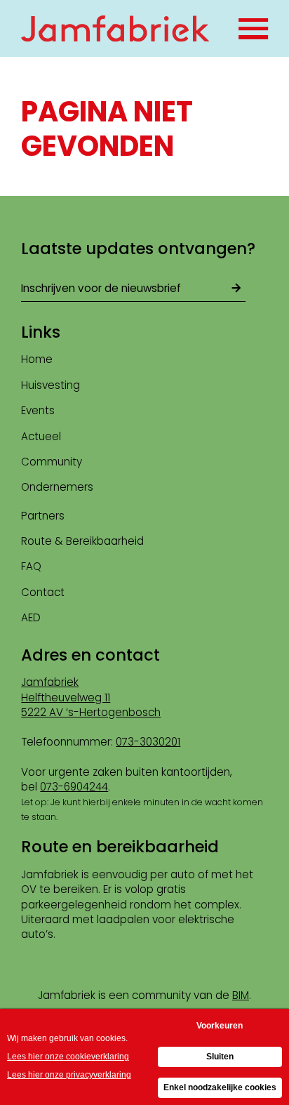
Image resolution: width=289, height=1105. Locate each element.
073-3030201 (148, 741)
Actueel (41, 436)
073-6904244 (74, 786)
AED (31, 617)
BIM (240, 995)
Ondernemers (57, 486)
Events (38, 410)
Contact (43, 592)
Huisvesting (50, 385)
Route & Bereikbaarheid (82, 541)
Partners (43, 515)
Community (51, 461)
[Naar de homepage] (115, 28)
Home (37, 359)
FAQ (31, 566)
